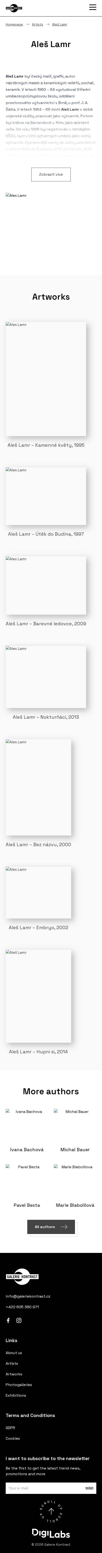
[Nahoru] (51, 1511)
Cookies (13, 1438)
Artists (37, 24)
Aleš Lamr (59, 24)
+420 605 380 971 (22, 1306)
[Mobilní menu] (92, 7)
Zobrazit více (51, 174)
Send (89, 1488)
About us (14, 1352)
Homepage (14, 24)
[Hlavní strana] (29, 8)
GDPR (10, 1427)
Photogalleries (19, 1384)
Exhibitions (16, 1395)
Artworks (14, 1374)
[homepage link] (51, 1276)
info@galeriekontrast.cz (28, 1296)
